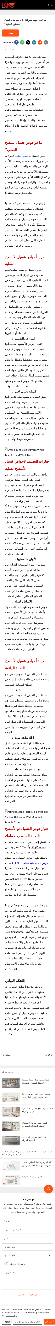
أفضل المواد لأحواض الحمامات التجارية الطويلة (35, 1138)
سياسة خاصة (11, 1315)
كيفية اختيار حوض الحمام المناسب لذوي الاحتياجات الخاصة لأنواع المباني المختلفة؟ (27, 1153)
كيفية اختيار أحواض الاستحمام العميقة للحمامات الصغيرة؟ (34, 1124)
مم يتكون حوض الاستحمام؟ (33, 1176)
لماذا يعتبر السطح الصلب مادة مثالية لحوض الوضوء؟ (37, 1110)
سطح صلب (21, 156)
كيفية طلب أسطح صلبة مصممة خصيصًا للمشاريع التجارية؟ (35, 1081)
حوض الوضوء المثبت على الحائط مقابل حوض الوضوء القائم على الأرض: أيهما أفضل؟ (36, 1096)
